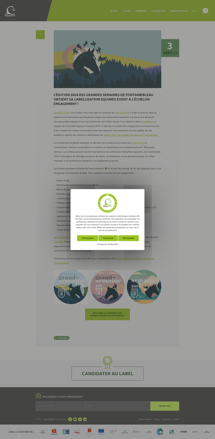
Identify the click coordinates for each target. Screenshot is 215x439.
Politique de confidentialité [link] (107, 244)
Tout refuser (108, 238)
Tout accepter (88, 238)
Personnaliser (128, 238)
